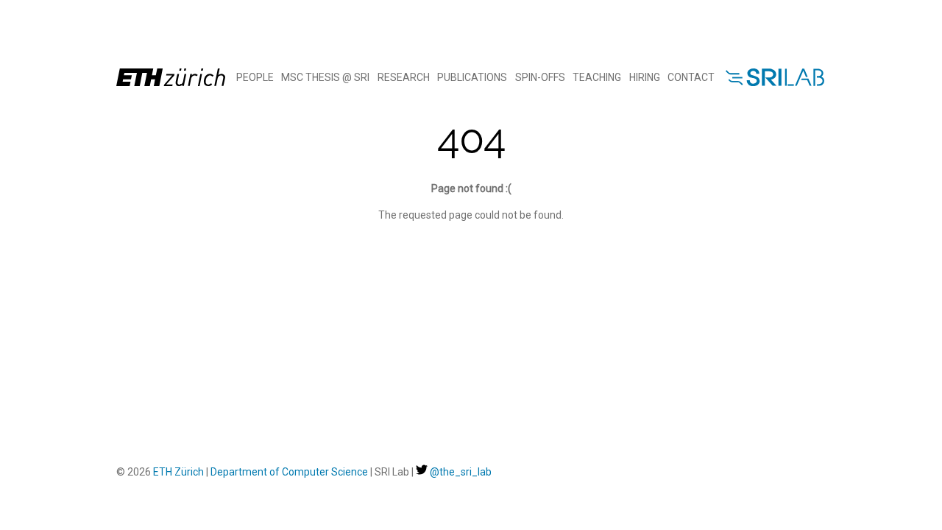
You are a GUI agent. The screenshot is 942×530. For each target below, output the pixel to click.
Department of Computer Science (289, 472)
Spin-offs (540, 77)
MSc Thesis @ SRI (325, 77)
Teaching (597, 77)
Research (404, 77)
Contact (691, 77)
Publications (472, 77)
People (255, 77)
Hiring (644, 77)
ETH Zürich (178, 472)
